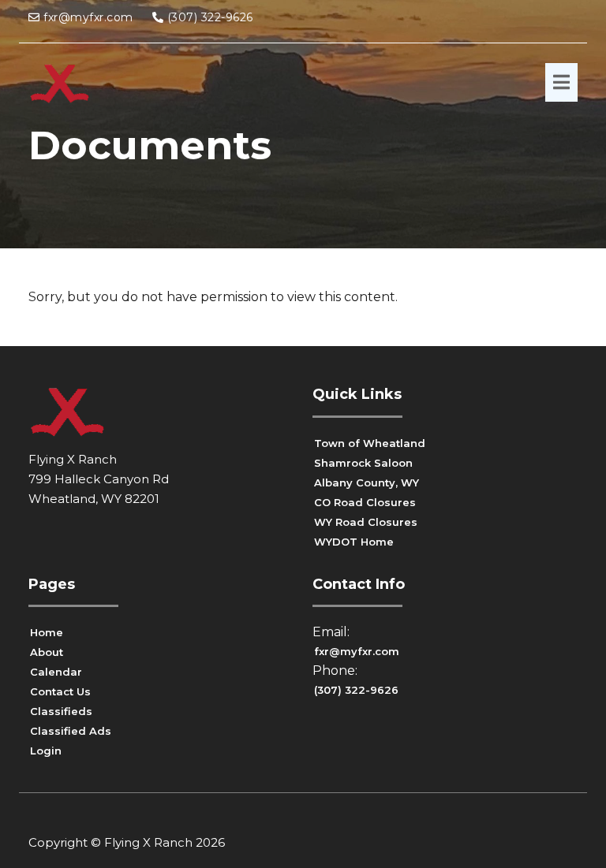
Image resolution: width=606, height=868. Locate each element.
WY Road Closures (365, 522)
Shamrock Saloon (363, 462)
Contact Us (60, 691)
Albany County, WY (366, 482)
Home (46, 632)
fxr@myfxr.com (88, 17)
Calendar (56, 671)
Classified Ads (70, 731)
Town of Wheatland (369, 443)
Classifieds (61, 711)
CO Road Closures (365, 502)
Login (46, 750)
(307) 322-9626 (210, 17)
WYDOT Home (354, 541)
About (46, 652)
